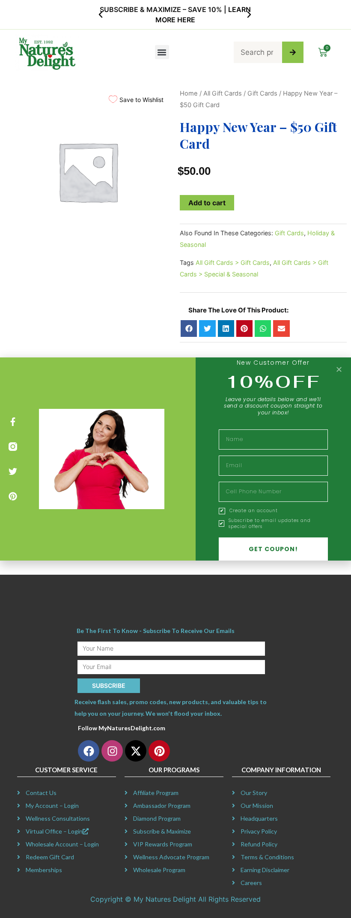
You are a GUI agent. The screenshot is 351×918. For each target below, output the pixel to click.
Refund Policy (259, 844)
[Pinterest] (12, 496)
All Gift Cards (222, 93)
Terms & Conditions (267, 857)
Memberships (44, 869)
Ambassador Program (161, 805)
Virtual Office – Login (54, 831)
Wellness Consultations (58, 818)
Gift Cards (262, 93)
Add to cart (207, 202)
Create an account (253, 511)
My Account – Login (52, 805)
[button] (100, 14)
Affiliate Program (155, 792)
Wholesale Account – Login (62, 844)
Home (189, 93)
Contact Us (41, 792)
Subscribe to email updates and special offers (270, 524)
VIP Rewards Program (162, 844)
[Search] (292, 52)
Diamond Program (157, 818)
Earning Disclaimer (265, 869)
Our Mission (257, 805)
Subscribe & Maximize (162, 831)
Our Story (254, 792)
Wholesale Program (159, 869)
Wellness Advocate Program (171, 857)
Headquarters (259, 818)
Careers (251, 882)
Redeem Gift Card (50, 857)
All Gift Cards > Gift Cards (233, 262)
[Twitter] (12, 471)
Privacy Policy (259, 831)
